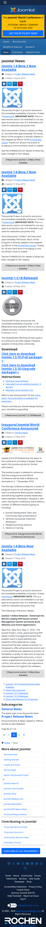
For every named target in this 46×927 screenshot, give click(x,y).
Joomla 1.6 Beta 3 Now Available (19, 68)
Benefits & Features (12, 47)
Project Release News (24, 74)
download (9, 116)
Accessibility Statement (15, 886)
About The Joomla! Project (16, 775)
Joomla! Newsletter (13, 804)
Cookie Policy (23, 889)
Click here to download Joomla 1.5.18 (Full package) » (22, 357)
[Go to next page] (19, 734)
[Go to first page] (4, 734)
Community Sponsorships (16, 837)
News (6, 52)
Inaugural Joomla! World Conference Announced (20, 426)
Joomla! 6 (30, 47)
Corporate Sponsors (13, 832)
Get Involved (10, 770)
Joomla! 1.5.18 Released (20, 278)
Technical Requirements (15, 814)
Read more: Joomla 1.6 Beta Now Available (24, 674)
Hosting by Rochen (23, 925)
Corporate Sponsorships (15, 827)
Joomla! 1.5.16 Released (17, 696)
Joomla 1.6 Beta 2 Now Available (19, 174)
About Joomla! (19, 41)
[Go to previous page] (9, 734)
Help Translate (14, 895)
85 (14, 734)
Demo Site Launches (15, 690)
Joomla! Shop (10, 793)
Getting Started (11, 759)
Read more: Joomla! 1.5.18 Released (23, 415)
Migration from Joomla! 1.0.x (19, 390)
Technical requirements (17, 381)
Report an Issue (31, 895)
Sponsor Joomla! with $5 (23, 892)
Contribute (17, 52)
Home (6, 41)
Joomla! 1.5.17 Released (17, 693)
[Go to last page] (24, 734)
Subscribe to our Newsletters (21, 851)
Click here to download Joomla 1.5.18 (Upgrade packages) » (18, 368)
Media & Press (33, 52)
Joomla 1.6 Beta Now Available (17, 548)
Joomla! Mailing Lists (13, 798)
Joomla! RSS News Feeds (15, 809)
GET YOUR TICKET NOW (23, 33)
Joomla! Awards (11, 783)
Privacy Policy (35, 886)
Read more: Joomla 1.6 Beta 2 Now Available (24, 267)
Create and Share (12, 764)
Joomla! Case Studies (14, 788)
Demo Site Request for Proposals (22, 699)
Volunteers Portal (12, 842)
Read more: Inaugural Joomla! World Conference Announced (24, 535)
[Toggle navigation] (5, 2)
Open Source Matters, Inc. (28, 911)
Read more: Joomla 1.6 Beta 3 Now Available (24, 161)
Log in (23, 898)
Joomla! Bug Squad (27, 245)
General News (21, 432)
